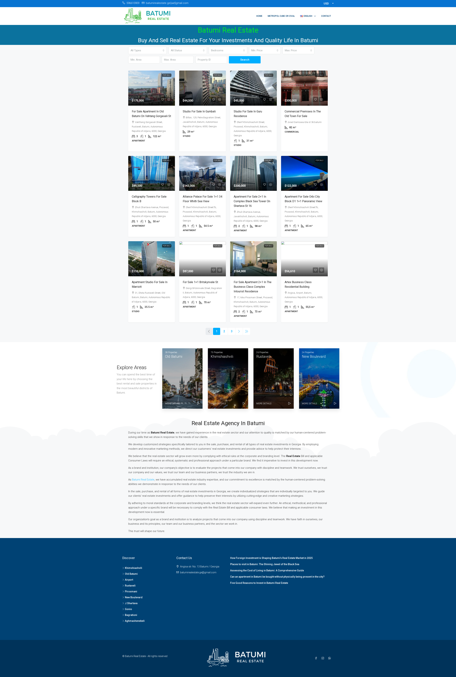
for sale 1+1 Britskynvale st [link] (200, 282)
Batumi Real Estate (143, 479)
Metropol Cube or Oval (281, 16)
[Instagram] (323, 658)
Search (244, 59)
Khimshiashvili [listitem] (133, 568)
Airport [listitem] (129, 579)
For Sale (167, 75)
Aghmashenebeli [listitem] (135, 620)
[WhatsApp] (330, 658)
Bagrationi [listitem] (131, 615)
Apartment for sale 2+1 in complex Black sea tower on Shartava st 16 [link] (252, 201)
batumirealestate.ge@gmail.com (198, 572)
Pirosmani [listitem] (131, 591)
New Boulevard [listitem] (133, 597)
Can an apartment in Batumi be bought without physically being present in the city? (277, 576)
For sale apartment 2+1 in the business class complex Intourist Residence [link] (252, 286)
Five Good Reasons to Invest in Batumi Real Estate (259, 583)
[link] (151, 88)
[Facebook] (317, 658)
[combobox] (147, 50)
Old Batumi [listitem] (131, 573)
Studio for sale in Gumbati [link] (199, 111)
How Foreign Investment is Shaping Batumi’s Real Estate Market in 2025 (271, 558)
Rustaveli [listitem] (130, 585)
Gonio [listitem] (128, 609)
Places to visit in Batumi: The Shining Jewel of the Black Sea (264, 564)
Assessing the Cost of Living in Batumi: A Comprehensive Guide (267, 570)
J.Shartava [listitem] (131, 603)
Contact (326, 16)
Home (259, 16)
